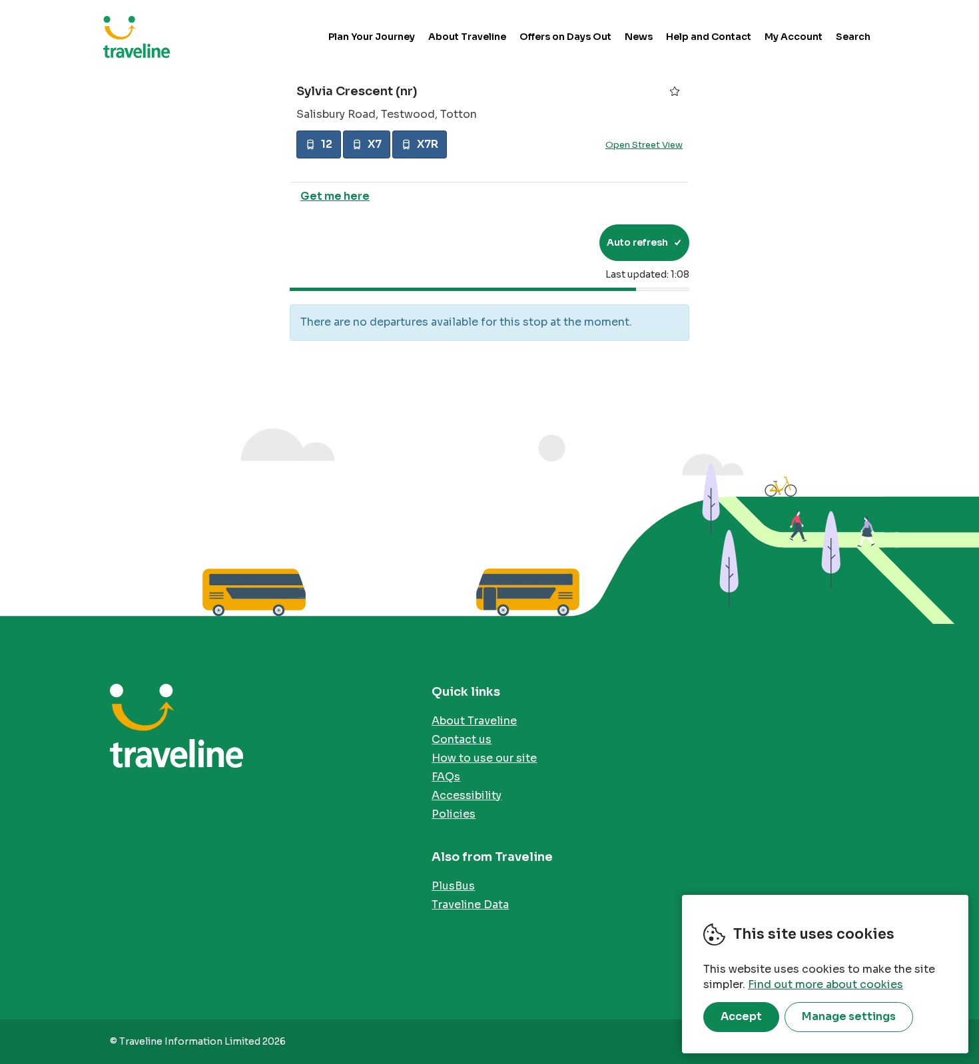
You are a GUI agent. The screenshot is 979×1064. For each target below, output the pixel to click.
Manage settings (849, 1016)
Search (853, 37)
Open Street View (644, 145)
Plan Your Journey (371, 37)
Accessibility (466, 795)
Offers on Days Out (565, 37)
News (639, 37)
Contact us (461, 739)
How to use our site (484, 758)
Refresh (565, 242)
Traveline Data (470, 905)
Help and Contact (708, 37)
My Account (793, 37)
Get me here (335, 196)
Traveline (136, 36)
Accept (741, 1016)
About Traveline (467, 37)
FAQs (446, 777)
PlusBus (453, 886)
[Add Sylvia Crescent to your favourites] (675, 91)
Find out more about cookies (825, 984)
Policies (454, 814)
